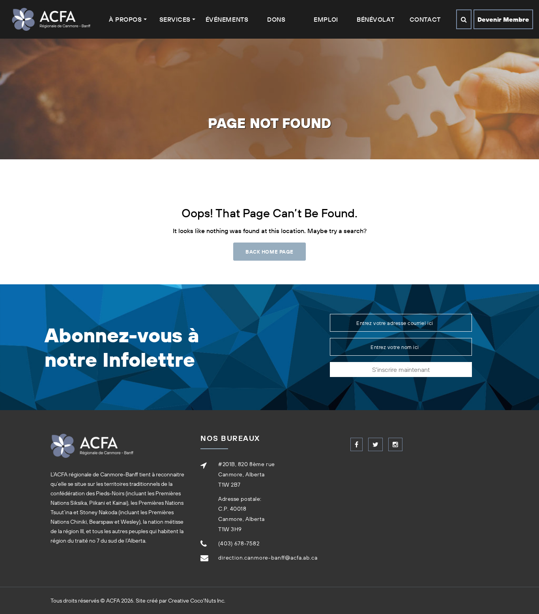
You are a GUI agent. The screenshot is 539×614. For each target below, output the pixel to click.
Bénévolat (375, 19)
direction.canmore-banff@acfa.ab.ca (268, 557)
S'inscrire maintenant (401, 369)
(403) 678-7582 (239, 543)
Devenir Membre (503, 19)
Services (175, 19)
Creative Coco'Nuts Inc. (196, 600)
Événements (227, 19)
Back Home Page (269, 251)
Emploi (326, 19)
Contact (425, 19)
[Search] (464, 19)
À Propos (125, 19)
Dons (276, 19)
